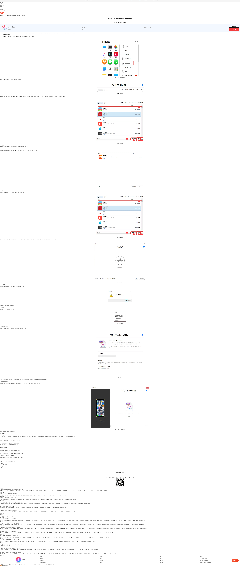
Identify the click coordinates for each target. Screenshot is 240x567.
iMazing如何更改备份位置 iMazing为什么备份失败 (10, 450)
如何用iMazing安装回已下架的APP (7, 455)
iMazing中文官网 (3, 15)
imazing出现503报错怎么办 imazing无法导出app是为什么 (11, 544)
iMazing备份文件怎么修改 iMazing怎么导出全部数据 (10, 527)
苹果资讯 (2, 5)
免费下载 (234, 26)
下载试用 (2, 467)
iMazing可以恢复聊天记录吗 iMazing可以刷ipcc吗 (9, 539)
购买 (2, 12)
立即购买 (234, 29)
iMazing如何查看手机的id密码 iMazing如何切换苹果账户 (11, 523)
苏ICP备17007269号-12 (6, 565)
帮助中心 (2, 9)
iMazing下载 (65, 436)
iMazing (1, 2)
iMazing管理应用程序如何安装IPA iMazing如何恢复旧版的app (12, 453)
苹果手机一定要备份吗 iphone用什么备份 (8, 497)
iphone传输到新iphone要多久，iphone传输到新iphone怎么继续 (12, 489)
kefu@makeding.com (206, 560)
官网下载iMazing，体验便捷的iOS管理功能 (8, 493)
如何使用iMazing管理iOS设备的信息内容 (11, 443)
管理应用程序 (5, 440)
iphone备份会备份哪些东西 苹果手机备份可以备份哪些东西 (11, 502)
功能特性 (42, 558)
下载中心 (2, 8)
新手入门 (2, 461)
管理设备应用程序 (12, 440)
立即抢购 (2, 466)
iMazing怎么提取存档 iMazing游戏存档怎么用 (8, 518)
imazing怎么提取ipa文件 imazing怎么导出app (8, 510)
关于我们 (162, 558)
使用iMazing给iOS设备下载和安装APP (11, 444)
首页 (1, 3)
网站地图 (162, 562)
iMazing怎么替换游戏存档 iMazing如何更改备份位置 (10, 548)
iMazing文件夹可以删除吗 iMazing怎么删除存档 (9, 535)
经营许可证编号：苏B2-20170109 (26, 564)
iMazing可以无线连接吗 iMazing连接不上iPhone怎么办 (10, 552)
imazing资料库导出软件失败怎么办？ (7, 516)
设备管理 (18, 440)
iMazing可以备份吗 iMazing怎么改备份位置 (8, 531)
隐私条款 (162, 560)
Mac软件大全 (2, 10)
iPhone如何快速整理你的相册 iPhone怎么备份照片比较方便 (11, 457)
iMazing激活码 (43, 562)
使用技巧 (9, 15)
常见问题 (5, 461)
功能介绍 (2, 6)
